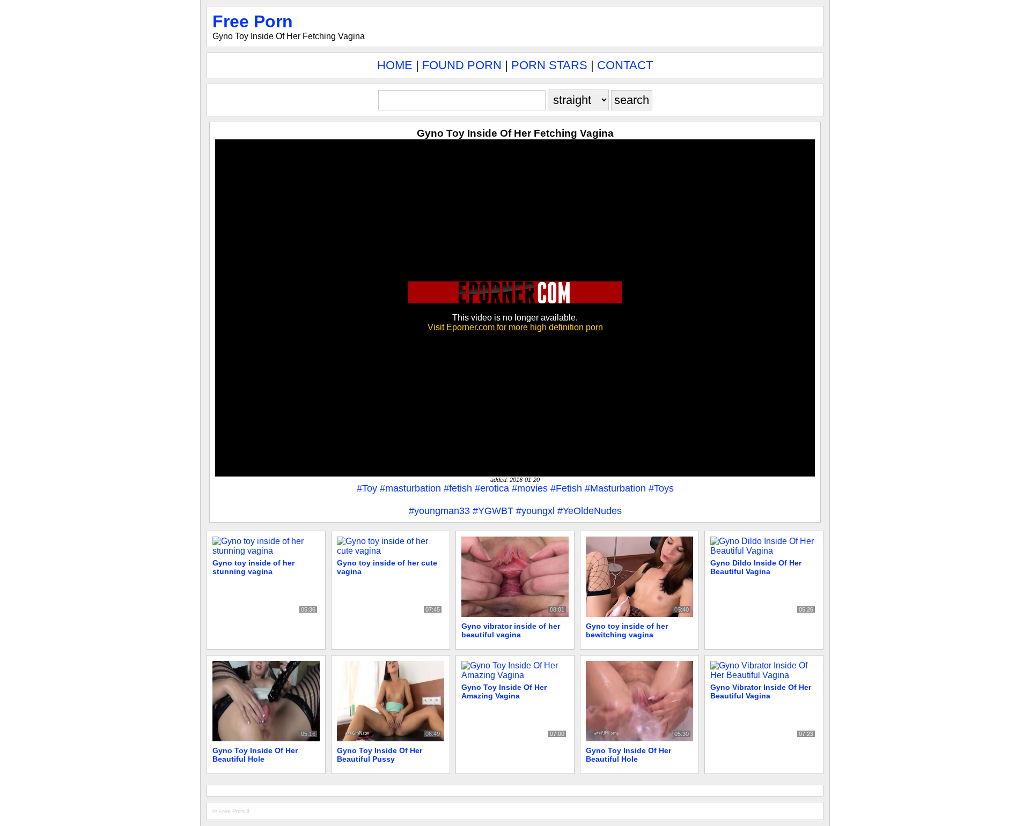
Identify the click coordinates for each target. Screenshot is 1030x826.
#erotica (492, 488)
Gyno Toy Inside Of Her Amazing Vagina (504, 691)
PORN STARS (549, 65)
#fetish (458, 488)
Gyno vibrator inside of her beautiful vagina (510, 630)
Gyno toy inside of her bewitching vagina (627, 630)
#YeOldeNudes (589, 510)
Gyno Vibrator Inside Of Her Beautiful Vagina (760, 691)
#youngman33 (439, 510)
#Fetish (566, 488)
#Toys (661, 488)
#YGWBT (493, 510)
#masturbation (410, 488)
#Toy (367, 488)
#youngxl (535, 510)
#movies (530, 488)
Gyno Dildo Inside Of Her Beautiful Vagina (755, 567)
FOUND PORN (462, 65)
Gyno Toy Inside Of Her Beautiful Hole (255, 754)
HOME (395, 65)
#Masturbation (615, 488)
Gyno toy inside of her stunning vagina (253, 567)
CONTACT (625, 65)
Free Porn (252, 21)
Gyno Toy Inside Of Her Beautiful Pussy (379, 754)
